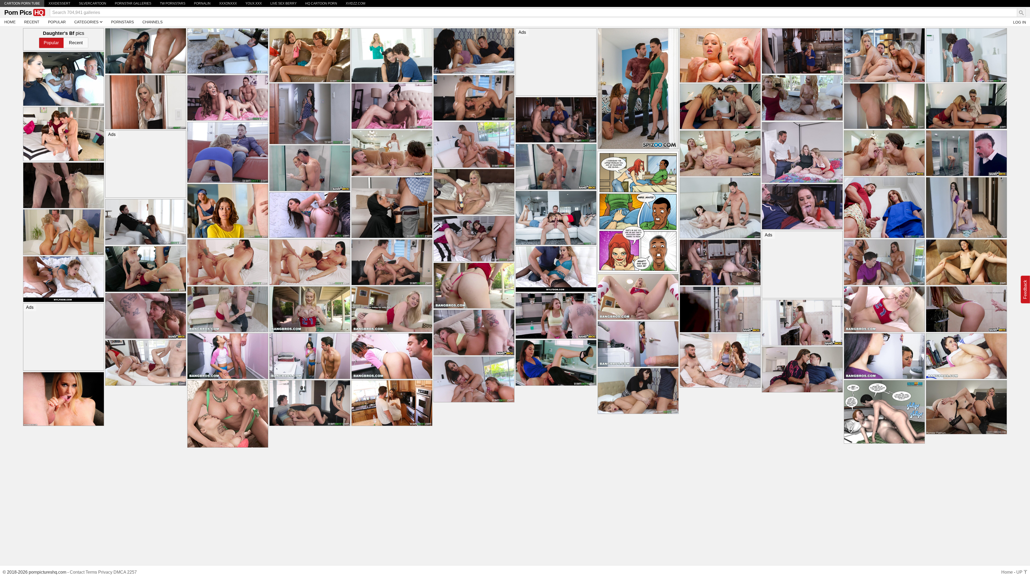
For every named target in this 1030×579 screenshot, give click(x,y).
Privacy (105, 572)
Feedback (1025, 289)
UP (1020, 572)
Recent (76, 42)
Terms (91, 572)
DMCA (119, 572)
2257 (132, 572)
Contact (77, 572)
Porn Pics (23, 12)
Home (1007, 572)
